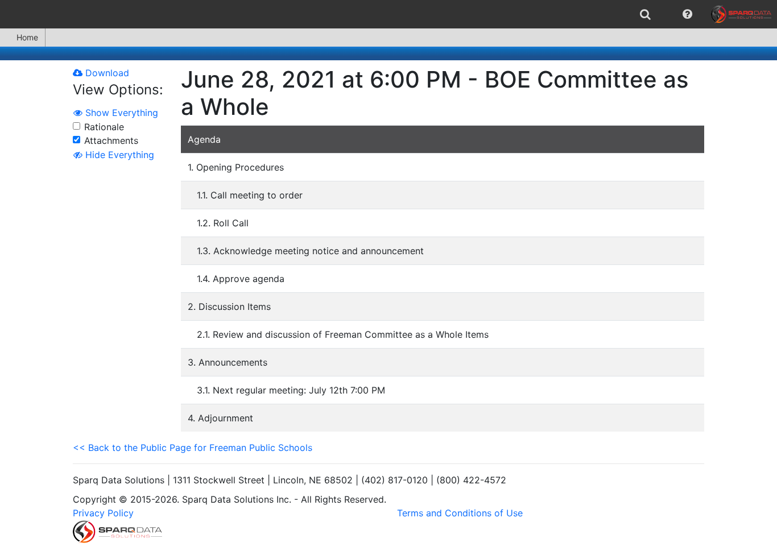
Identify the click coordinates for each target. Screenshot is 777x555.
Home (27, 37)
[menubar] (388, 14)
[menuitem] (645, 14)
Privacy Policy (103, 513)
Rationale (104, 126)
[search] (645, 14)
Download (105, 72)
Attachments (111, 140)
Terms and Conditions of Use (460, 513)
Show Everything (120, 112)
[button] (687, 14)
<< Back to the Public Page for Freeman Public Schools (192, 447)
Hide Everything (118, 154)
